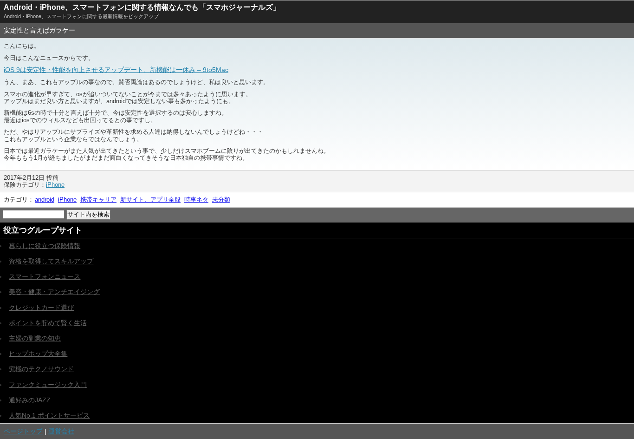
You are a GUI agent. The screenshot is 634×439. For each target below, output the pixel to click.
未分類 (221, 199)
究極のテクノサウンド (41, 369)
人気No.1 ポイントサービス (49, 415)
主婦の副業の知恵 (35, 338)
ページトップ (23, 431)
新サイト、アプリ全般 (150, 199)
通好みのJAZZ (30, 400)
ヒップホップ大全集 (38, 353)
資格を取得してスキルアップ (51, 261)
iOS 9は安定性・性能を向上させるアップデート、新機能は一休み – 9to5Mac (116, 69)
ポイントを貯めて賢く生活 (48, 323)
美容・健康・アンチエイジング (54, 291)
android (44, 199)
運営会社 (61, 431)
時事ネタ (196, 199)
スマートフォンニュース (44, 276)
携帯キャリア (98, 199)
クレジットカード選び (41, 307)
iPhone (55, 184)
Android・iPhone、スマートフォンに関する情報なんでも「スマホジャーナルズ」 (142, 7)
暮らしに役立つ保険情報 (44, 245)
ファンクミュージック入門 (48, 384)
